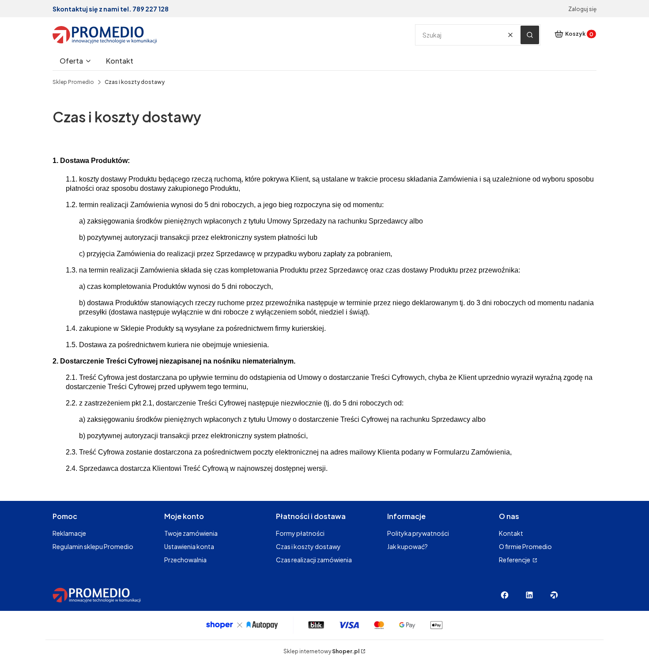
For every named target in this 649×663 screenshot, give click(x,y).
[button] (530, 35)
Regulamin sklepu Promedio (93, 546)
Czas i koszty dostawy (308, 546)
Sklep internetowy (321, 651)
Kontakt (511, 533)
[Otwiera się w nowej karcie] (504, 595)
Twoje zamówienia (191, 533)
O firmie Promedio (525, 546)
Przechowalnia (185, 560)
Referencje (515, 560)
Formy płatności (300, 533)
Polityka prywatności (418, 533)
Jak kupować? (407, 546)
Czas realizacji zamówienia (314, 560)
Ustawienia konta (189, 546)
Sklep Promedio (73, 82)
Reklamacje (69, 533)
